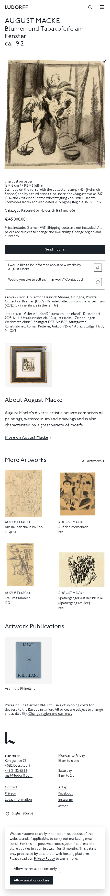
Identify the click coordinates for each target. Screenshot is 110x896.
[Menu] (102, 7)
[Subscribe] (98, 268)
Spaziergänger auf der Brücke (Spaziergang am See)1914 (80, 603)
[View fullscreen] (105, 61)
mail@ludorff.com (18, 776)
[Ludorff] (16, 7)
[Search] (90, 7)
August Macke (32, 21)
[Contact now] (98, 282)
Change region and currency (50, 714)
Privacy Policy (44, 859)
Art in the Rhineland (20, 689)
